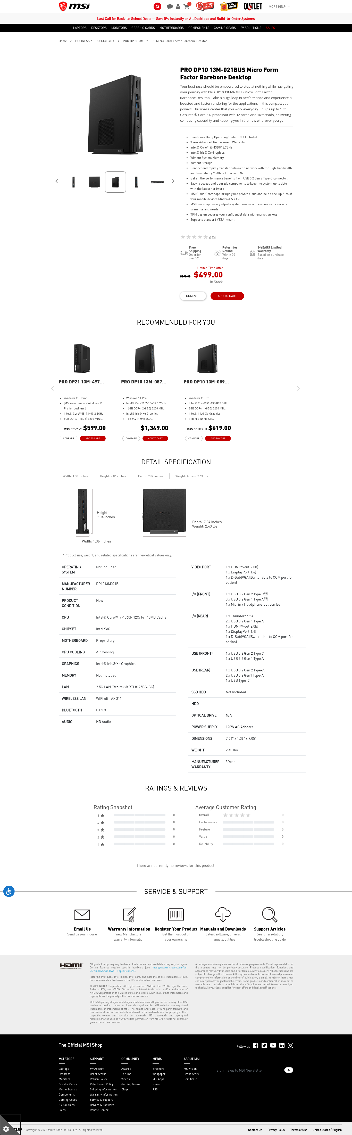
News (156, 1084)
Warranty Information (104, 1094)
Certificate (190, 1079)
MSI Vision (190, 1069)
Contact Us (255, 1130)
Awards (126, 1069)
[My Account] (177, 6)
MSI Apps (158, 1079)
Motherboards (68, 1089)
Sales (62, 1110)
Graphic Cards (68, 1084)
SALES (270, 27)
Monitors (64, 1079)
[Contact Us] (168, 6)
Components (67, 1094)
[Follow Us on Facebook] (255, 1046)
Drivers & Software (102, 1105)
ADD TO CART (227, 296)
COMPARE (193, 296)
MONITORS (119, 27)
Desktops (64, 1074)
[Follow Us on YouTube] (273, 1046)
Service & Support (101, 1099)
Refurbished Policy (101, 1084)
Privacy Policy (276, 1130)
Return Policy (98, 1079)
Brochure (158, 1069)
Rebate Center (99, 1110)
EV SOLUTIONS (250, 27)
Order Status (98, 1074)
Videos (125, 1079)
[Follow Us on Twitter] (264, 1046)
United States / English (327, 1130)
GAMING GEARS (225, 27)
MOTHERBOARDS (172, 27)
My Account (97, 1069)
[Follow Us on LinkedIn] (282, 1046)
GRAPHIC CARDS (143, 27)
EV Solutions (66, 1105)
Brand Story (191, 1074)
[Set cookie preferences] (10, 1124)
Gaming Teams (130, 1084)
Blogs (124, 1089)
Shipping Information (103, 1089)
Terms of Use (298, 1130)
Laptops (64, 1069)
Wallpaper (159, 1074)
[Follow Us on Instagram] (290, 1046)
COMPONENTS (198, 27)
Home (63, 41)
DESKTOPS (99, 27)
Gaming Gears (68, 1099)
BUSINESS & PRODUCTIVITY (94, 41)
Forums (126, 1074)
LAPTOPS (80, 27)
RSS (155, 1089)
